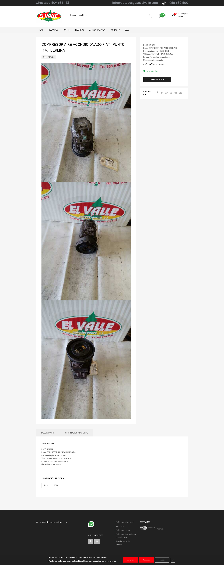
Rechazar (146, 560)
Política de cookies (123, 530)
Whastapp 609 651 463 (52, 3)
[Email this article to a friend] (180, 93)
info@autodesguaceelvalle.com (135, 3)
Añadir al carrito (157, 79)
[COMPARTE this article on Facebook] (156, 93)
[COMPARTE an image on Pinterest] (170, 93)
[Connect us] (90, 541)
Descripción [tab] (47, 433)
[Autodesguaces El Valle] (47, 16)
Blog (127, 30)
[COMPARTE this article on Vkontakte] (175, 93)
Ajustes (162, 560)
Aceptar (130, 560)
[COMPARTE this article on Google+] (166, 93)
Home (41, 30)
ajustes (113, 561)
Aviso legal (120, 526)
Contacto (115, 30)
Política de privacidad (125, 522)
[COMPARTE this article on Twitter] (161, 93)
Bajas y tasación (97, 30)
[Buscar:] (110, 15)
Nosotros (79, 30)
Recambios (53, 30)
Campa (66, 30)
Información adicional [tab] (76, 433)
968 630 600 (178, 3)
